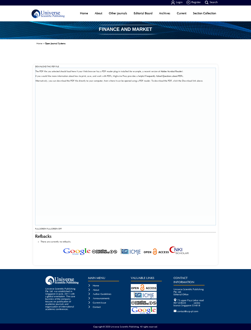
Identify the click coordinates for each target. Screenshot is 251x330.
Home (84, 13)
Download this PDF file (47, 67)
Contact (94, 307)
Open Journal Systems (55, 43)
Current (181, 13)
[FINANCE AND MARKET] (125, 37)
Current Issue (97, 303)
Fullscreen (40, 229)
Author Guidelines (99, 294)
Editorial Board (143, 13)
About (98, 13)
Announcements (99, 298)
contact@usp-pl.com (187, 311)
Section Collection (204, 13)
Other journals (118, 13)
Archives (164, 13)
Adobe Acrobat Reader (171, 71)
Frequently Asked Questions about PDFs (164, 76)
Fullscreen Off (54, 229)
